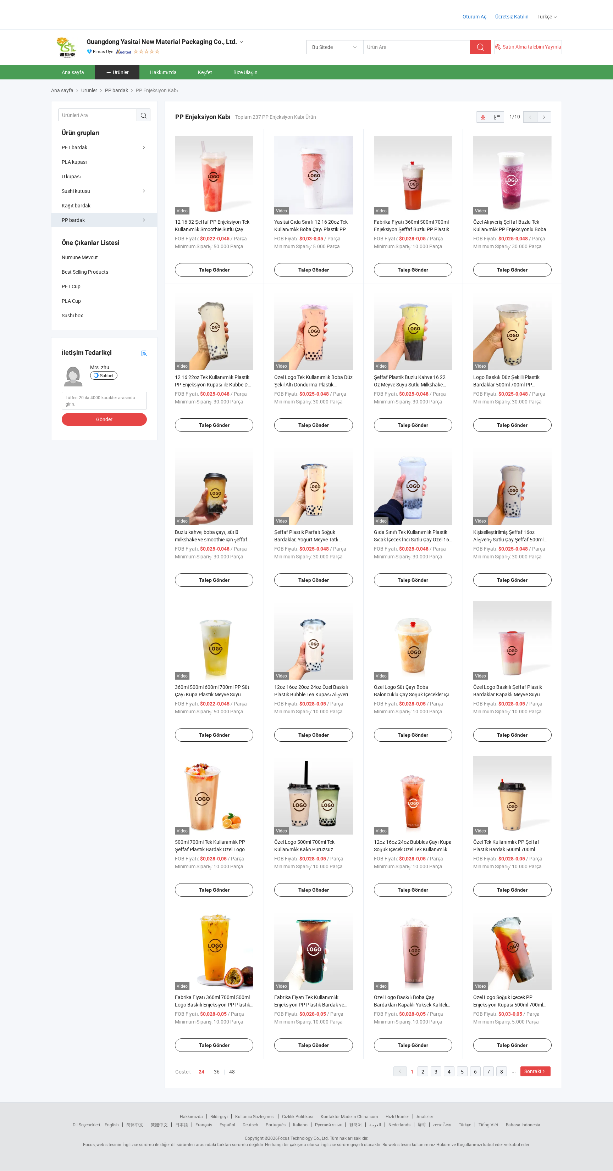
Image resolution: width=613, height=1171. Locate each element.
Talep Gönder (214, 270)
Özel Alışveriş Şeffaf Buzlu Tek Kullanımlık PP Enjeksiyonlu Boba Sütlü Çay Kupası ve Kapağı (509, 229)
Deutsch (250, 1124)
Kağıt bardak (76, 205)
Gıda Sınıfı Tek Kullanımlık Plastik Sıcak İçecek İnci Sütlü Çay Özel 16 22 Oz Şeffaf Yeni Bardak (411, 539)
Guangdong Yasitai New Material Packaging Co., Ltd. (162, 41)
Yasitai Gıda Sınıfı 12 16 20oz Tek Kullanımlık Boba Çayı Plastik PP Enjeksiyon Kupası (311, 229)
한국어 (355, 1124)
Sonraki (532, 1071)
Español (227, 1124)
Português (276, 1124)
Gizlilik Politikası (297, 1116)
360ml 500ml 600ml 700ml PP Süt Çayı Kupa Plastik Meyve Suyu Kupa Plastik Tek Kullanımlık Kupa (212, 694)
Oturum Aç (474, 16)
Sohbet (107, 375)
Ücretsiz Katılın (512, 16)
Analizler (424, 1116)
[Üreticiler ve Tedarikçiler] (96, 14)
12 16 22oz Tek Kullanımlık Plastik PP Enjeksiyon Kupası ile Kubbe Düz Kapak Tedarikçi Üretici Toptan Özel (214, 384)
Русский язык (328, 1124)
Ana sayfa (73, 72)
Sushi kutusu (76, 191)
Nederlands (399, 1124)
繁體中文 (159, 1124)
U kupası (71, 176)
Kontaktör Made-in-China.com (349, 1116)
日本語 (181, 1124)
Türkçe (465, 1124)
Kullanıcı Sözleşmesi (255, 1116)
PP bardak (73, 220)
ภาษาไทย (442, 1124)
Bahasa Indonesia (523, 1124)
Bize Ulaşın (245, 72)
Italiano (300, 1124)
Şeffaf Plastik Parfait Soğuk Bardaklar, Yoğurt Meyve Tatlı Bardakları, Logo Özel (306, 539)
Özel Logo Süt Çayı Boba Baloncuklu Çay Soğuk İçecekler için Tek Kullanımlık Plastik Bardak (413, 694)
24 (201, 1072)
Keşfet (205, 72)
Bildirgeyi (219, 1116)
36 (217, 1071)
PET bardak (74, 147)
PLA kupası (74, 161)
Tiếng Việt (488, 1124)
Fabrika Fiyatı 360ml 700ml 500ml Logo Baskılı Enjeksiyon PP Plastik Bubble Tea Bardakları (212, 1004)
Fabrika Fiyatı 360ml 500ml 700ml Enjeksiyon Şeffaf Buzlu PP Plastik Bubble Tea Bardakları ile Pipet (411, 229)
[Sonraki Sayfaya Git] (544, 117)
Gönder (104, 419)
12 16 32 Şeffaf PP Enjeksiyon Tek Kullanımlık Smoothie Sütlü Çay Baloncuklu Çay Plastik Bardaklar (212, 229)
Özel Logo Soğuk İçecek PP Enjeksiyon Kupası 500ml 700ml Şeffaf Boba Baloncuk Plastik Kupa (511, 1004)
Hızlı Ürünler (397, 1116)
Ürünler (121, 72)
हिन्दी (422, 1124)
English (112, 1124)
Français (203, 1124)
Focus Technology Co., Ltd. (303, 1138)
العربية (375, 1124)
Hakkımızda (163, 72)
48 (232, 1071)
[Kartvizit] (144, 353)
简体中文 (134, 1124)
